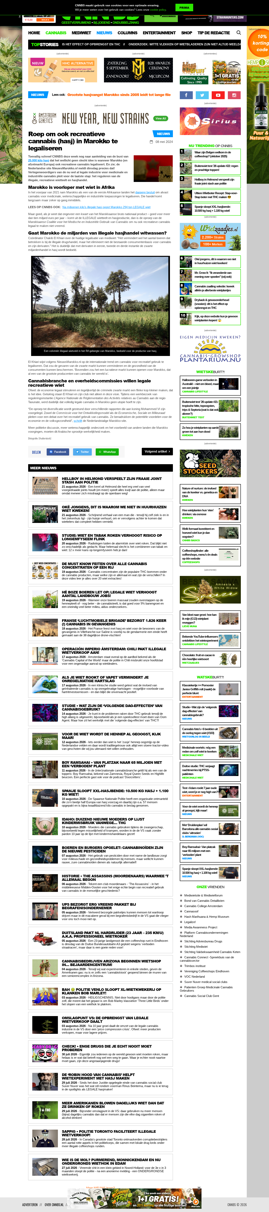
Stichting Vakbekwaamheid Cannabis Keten (212, 952)
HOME (34, 32)
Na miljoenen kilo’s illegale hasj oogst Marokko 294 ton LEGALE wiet (106, 207)
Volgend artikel (156, 451)
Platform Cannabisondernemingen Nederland (204, 934)
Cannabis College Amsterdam (203, 906)
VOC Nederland (194, 976)
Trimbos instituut (194, 966)
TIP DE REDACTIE (214, 32)
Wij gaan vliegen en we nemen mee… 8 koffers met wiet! (116, 94)
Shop (186, 32)
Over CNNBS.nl (54, 1204)
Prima (184, 7)
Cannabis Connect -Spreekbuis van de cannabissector (207, 959)
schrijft (78, 420)
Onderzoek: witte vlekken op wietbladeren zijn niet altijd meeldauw (105, 44)
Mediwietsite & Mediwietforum (203, 895)
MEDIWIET (81, 32)
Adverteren (30, 1204)
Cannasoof (191, 911)
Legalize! (190, 922)
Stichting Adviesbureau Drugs (203, 941)
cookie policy (158, 9)
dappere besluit (145, 192)
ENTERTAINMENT (159, 32)
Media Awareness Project (200, 927)
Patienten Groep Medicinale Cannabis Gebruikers (206, 989)
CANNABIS (55, 32)
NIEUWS (104, 32)
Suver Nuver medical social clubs (205, 982)
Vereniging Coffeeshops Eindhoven (206, 971)
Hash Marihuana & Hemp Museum (206, 916)
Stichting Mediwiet (196, 946)
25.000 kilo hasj (38, 160)
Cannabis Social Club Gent (201, 996)
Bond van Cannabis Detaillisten (204, 900)
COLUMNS (127, 32)
